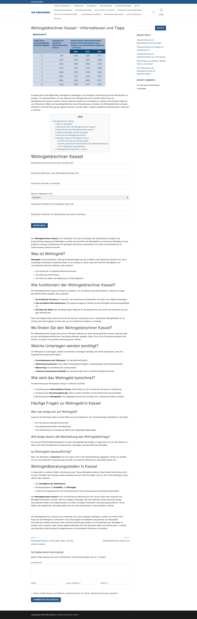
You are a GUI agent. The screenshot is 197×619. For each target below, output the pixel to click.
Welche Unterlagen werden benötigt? (71, 132)
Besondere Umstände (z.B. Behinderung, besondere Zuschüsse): (58, 214)
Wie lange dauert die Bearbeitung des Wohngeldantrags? (82, 144)
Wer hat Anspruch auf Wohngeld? (72, 141)
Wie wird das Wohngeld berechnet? (70, 135)
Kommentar (37, 563)
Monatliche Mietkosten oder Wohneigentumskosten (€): (55, 173)
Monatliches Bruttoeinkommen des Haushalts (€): (52, 163)
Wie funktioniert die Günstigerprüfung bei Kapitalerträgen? (146, 71)
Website (104, 583)
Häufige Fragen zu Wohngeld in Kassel (72, 138)
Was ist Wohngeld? (63, 124)
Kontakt (75, 615)
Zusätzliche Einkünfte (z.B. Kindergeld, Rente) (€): (52, 204)
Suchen (160, 28)
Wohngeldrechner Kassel (63, 121)
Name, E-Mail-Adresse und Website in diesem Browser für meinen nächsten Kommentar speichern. (76, 593)
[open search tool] (154, 12)
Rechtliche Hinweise (64, 615)
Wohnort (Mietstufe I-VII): (42, 194)
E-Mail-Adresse (73, 583)
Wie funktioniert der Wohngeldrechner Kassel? (75, 127)
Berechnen (39, 225)
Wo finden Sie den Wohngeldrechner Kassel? (74, 129)
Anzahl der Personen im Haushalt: (45, 183)
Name (34, 583)
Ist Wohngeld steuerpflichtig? (71, 146)
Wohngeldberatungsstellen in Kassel (71, 149)
